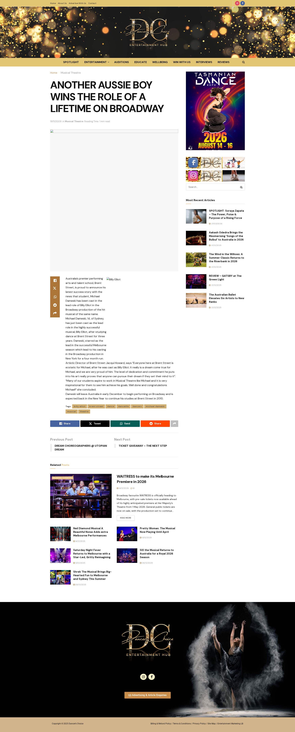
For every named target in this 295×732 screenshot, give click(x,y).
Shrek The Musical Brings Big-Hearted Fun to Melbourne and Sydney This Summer (92, 575)
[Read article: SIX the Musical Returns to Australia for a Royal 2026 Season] (127, 555)
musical (71, 411)
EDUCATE (140, 62)
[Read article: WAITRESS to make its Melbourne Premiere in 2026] (81, 496)
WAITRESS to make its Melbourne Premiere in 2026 (145, 479)
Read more (127, 517)
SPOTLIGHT (71, 62)
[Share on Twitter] (55, 289)
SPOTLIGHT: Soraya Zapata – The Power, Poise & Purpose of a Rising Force (226, 214)
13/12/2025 (146, 537)
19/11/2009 (55, 121)
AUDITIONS (121, 62)
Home (53, 3)
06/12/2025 (147, 563)
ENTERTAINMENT (95, 62)
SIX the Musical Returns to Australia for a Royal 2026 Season (157, 553)
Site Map (212, 723)
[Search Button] (243, 62)
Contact (92, 3)
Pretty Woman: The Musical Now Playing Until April (157, 530)
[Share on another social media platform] (55, 313)
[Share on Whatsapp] (55, 297)
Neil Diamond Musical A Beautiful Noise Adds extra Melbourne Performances (90, 532)
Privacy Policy (199, 723)
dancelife (123, 406)
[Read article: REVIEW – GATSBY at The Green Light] (196, 281)
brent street (96, 406)
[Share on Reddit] (55, 305)
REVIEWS (223, 62)
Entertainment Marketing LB (230, 723)
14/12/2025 (123, 488)
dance (110, 406)
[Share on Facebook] (55, 280)
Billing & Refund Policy (161, 723)
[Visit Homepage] (147, 32)
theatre (84, 411)
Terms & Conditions (182, 723)
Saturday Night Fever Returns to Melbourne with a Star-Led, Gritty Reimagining (91, 553)
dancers (137, 406)
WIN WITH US (182, 62)
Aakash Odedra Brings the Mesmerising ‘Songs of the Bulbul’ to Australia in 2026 (226, 236)
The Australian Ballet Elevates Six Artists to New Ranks (226, 298)
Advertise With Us (77, 3)
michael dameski (155, 406)
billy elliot (79, 406)
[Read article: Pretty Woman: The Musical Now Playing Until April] (127, 534)
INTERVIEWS (204, 62)
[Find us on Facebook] (242, 3)
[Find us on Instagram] (237, 3)
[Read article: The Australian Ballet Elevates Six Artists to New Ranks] (196, 300)
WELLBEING (160, 62)
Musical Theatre (71, 72)
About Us (62, 3)
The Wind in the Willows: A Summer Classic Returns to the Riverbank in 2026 (226, 257)
